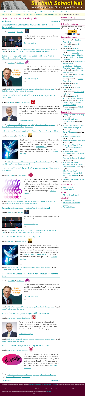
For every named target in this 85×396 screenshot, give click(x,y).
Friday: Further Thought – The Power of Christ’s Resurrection (73, 103)
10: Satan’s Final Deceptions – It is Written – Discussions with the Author (30, 274)
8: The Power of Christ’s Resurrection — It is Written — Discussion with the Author (72, 164)
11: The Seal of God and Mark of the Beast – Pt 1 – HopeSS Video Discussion (29, 96)
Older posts (6, 21)
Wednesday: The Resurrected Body (74, 179)
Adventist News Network (71, 195)
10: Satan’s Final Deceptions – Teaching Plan (21, 236)
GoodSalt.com (48, 391)
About (23, 12)
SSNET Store (41, 12)
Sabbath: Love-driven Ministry (72, 136)
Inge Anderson (67, 66)
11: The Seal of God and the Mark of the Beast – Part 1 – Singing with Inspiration (31, 169)
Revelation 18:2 (42, 254)
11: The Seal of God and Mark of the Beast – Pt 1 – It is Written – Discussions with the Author (29, 56)
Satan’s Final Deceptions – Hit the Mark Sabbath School (26, 207)
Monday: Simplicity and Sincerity (73, 115)
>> (78, 14)
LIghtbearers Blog (68, 189)
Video (3, 51)
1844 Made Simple (69, 200)
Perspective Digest (69, 207)
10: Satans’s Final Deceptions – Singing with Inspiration (26, 345)
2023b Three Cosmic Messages (30, 14)
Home (3, 14)
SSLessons (17, 14)
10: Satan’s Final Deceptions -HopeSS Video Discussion (25, 313)
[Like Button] (25, 81)
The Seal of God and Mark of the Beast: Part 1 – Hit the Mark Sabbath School (27, 25)
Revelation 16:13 (29, 254)
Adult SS (4, 12)
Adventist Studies (68, 187)
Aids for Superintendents (15, 201)
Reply (19, 269)
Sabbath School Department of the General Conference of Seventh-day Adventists (43, 384)
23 (48, 254)
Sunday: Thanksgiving (70, 132)
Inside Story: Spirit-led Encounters (74, 141)
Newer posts (55, 21)
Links (62, 12)
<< (60, 14)
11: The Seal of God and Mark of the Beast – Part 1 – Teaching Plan (30, 131)
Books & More (52, 12)
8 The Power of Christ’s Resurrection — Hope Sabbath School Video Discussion (72, 173)
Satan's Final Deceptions (26, 232)
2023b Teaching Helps (25, 49)
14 (35, 254)
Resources (31, 12)
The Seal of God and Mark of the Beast (30, 51)
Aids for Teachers (12, 49)
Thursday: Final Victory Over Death (74, 158)
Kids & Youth (14, 12)
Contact (66, 12)
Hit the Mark (14, 51)
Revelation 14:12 (41, 147)
